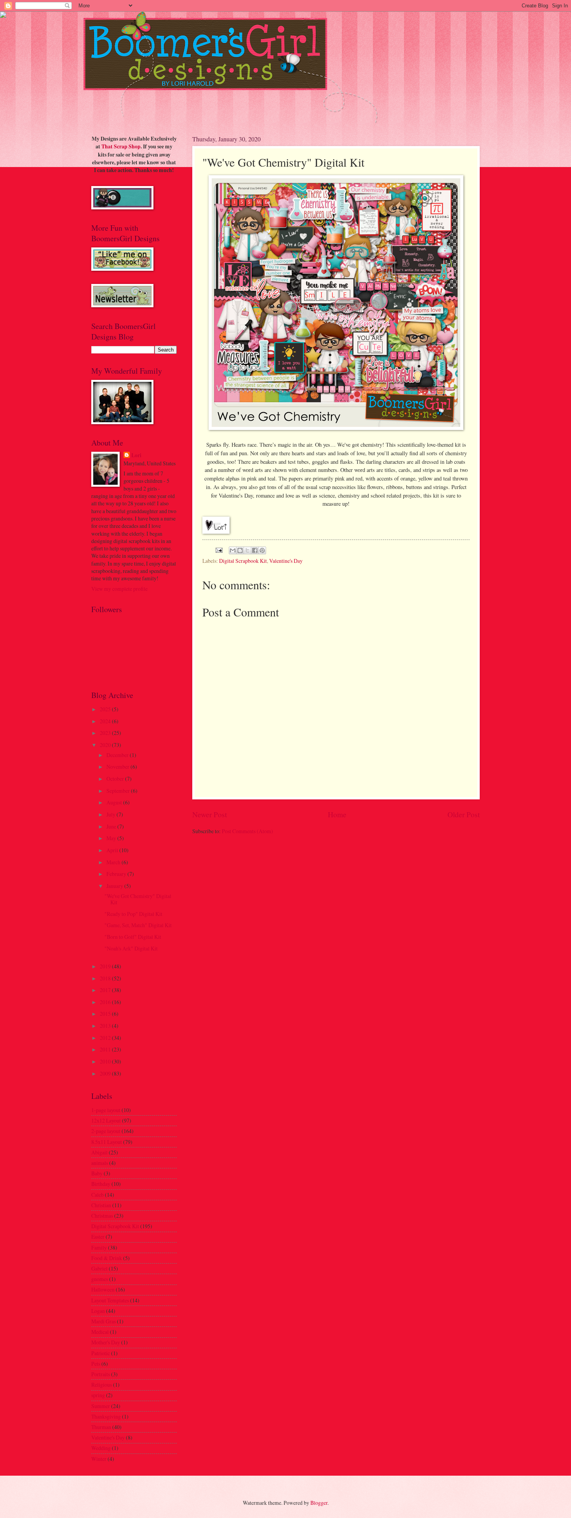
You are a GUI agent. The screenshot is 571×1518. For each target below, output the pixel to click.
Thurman (101, 1427)
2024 (106, 721)
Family (99, 1247)
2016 (106, 1002)
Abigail (99, 1152)
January (115, 886)
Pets (95, 1363)
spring (98, 1395)
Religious (101, 1384)
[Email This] (233, 550)
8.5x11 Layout (106, 1141)
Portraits (100, 1374)
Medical (100, 1331)
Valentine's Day (286, 560)
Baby (97, 1173)
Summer (100, 1406)
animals (99, 1162)
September (118, 790)
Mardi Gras (103, 1321)
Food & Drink (106, 1258)
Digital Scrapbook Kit (243, 560)
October (115, 778)
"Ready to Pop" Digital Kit (133, 913)
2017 (106, 990)
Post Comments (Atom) (247, 831)
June (111, 826)
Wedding (101, 1448)
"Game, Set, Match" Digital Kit (138, 925)
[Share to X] (247, 550)
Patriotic (100, 1353)
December (118, 755)
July (111, 814)
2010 (106, 1061)
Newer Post (209, 814)
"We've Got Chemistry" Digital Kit (137, 899)
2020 (106, 745)
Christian (101, 1205)
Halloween (103, 1289)
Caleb (97, 1194)
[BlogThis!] (240, 550)
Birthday (100, 1183)
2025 (106, 709)
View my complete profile (119, 588)
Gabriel (99, 1268)
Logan (98, 1310)
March (114, 862)
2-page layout (105, 1131)
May (111, 838)
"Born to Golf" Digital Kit (132, 936)
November (118, 766)
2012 (106, 1037)
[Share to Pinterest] (262, 550)
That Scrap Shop (121, 146)
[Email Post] (218, 549)
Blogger (318, 1502)
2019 (106, 966)
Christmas (102, 1215)
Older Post (463, 814)
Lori (136, 455)
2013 (106, 1025)
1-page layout (105, 1110)
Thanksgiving (106, 1416)
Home (337, 814)
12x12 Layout (106, 1120)
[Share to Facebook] (255, 550)
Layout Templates (110, 1300)
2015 (106, 1013)
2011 (106, 1049)
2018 (106, 978)
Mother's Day (105, 1342)
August (114, 802)
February (116, 873)
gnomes (99, 1279)
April (112, 850)
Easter (97, 1236)
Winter (98, 1458)
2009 (106, 1073)
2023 (106, 732)
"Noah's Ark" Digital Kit (131, 948)
